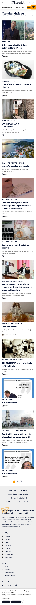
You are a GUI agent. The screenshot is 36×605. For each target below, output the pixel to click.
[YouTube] (9, 585)
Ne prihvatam (16, 602)
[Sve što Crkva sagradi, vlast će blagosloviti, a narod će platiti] (18, 419)
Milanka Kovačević (10, 335)
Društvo (14, 199)
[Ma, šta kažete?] (18, 388)
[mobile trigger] (3, 2)
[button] (33, 7)
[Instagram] (13, 585)
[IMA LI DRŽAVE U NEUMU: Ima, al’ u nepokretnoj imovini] (18, 148)
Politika (23, 431)
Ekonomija (15, 431)
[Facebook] (3, 585)
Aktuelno (5, 160)
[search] (27, 3)
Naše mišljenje (16, 323)
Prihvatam (6, 602)
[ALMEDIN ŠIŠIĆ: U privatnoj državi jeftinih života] (18, 348)
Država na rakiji (9, 326)
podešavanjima (6, 598)
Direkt (6, 56)
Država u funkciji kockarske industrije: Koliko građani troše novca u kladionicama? (16, 205)
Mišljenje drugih (8, 81)
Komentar (6, 323)
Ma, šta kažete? (9, 402)
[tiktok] (16, 585)
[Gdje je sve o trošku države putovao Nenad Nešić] (18, 30)
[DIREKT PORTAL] (18, 2)
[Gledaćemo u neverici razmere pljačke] (18, 69)
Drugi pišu (6, 41)
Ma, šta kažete (7, 399)
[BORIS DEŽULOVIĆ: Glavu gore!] (18, 109)
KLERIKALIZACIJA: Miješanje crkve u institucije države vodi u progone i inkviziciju (17, 287)
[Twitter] (6, 585)
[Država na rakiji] (18, 312)
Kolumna (5, 281)
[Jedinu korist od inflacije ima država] (18, 230)
